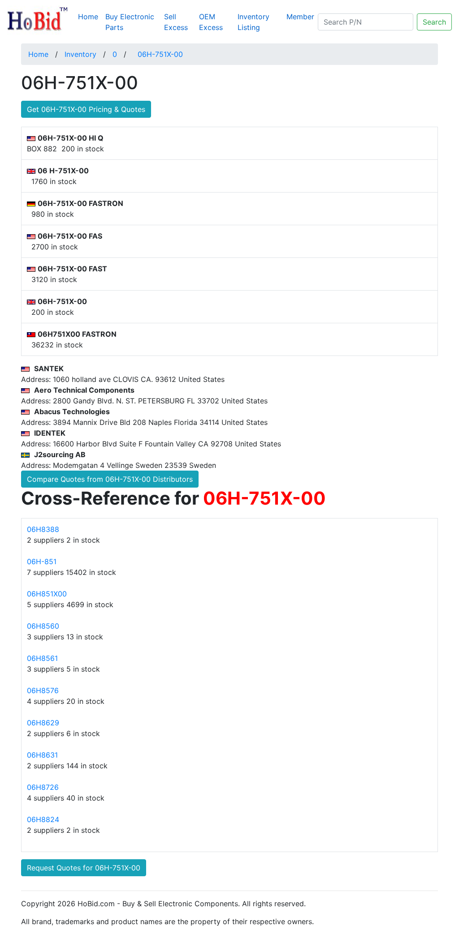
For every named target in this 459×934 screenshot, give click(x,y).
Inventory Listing (253, 22)
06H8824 (43, 819)
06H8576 (43, 690)
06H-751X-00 (160, 54)
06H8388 (43, 529)
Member (300, 16)
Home (90, 16)
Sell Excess (176, 22)
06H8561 (42, 658)
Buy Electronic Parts (129, 22)
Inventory (80, 54)
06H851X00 (47, 593)
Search (434, 21)
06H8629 (43, 722)
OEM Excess (211, 22)
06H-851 (41, 561)
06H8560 (43, 625)
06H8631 (42, 754)
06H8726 (43, 787)
